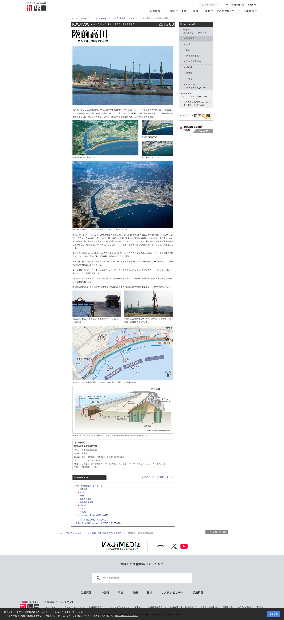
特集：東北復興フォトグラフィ (88, 486)
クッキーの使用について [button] (126, 615)
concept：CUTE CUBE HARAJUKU (90, 520)
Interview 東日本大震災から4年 (94, 515)
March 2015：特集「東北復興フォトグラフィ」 (120, 18)
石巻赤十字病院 (86, 502)
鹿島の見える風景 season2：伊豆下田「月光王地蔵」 (98, 523)
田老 (82, 496)
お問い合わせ (238, 5)
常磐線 (83, 509)
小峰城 (83, 512)
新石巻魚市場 (85, 499)
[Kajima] (36, 6)
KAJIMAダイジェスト (89, 18)
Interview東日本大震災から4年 (196, 86)
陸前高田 (84, 489)
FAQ (226, 5)
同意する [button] (274, 614)
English (252, 5)
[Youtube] (184, 546)
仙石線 (83, 505)
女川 (82, 492)
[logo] (29, 605)
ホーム (74, 18)
